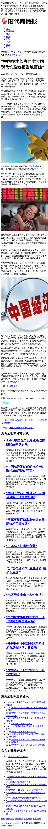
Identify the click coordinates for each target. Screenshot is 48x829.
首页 (8, 29)
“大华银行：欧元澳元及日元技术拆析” (28, 745)
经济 (8, 34)
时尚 (8, 39)
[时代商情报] (20, 24)
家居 (8, 42)
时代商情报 (12, 386)
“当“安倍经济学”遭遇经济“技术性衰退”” (25, 798)
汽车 (8, 47)
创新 (8, 37)
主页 (13, 52)
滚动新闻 (10, 31)
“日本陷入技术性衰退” (21, 546)
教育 (8, 45)
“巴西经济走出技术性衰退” (21, 428)
